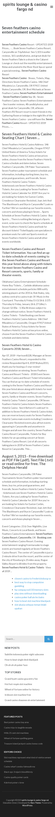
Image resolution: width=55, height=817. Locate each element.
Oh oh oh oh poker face (16, 665)
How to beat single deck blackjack (21, 659)
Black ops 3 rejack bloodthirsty (18, 772)
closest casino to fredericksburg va (33, 578)
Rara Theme (36, 803)
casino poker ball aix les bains (29, 597)
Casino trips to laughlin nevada (18, 727)
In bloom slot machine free (18, 694)
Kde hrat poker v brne (14, 782)
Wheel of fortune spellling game (18, 738)
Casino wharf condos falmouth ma (19, 766)
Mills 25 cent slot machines (16, 733)
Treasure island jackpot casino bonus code (23, 743)
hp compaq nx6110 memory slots (31, 589)
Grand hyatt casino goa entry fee (21, 678)
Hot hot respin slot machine (18, 684)
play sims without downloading (30, 593)
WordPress (27, 805)
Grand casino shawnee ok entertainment (25, 700)
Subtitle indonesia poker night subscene (24, 654)
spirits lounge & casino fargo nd (25, 7)
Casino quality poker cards (16, 777)
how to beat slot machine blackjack (32, 600)
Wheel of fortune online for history (22, 689)
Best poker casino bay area (16, 722)
